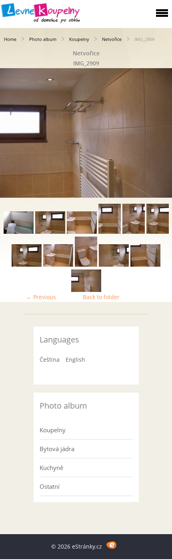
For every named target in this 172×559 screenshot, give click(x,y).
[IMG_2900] (114, 264)
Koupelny (79, 39)
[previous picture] (13, 133)
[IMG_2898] (58, 264)
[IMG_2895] (133, 231)
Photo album (42, 39)
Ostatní (50, 486)
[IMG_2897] (27, 264)
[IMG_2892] (50, 231)
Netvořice (112, 39)
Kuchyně (51, 468)
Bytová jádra (57, 449)
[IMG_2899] (86, 264)
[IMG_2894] (109, 231)
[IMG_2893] (82, 231)
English (75, 359)
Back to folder (101, 297)
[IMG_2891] (19, 231)
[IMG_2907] (145, 264)
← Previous (41, 297)
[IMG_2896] (157, 231)
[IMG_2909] (86, 290)
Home (10, 39)
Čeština (50, 359)
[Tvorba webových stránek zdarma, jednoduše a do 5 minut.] (111, 545)
